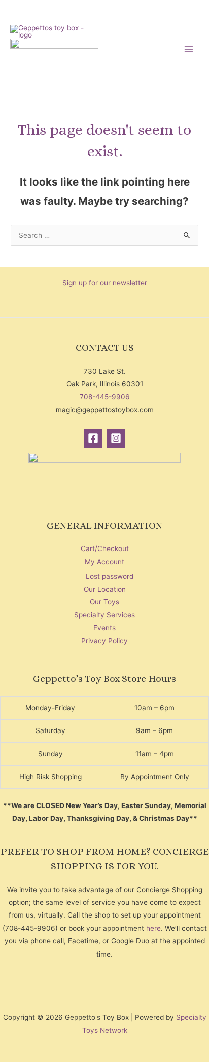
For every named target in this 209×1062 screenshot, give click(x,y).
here (153, 928)
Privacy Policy (104, 641)
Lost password (109, 576)
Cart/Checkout (105, 548)
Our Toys (104, 602)
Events (104, 628)
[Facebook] (93, 438)
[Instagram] (116, 438)
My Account (104, 562)
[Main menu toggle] (189, 49)
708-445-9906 (105, 397)
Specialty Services (104, 615)
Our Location (105, 589)
